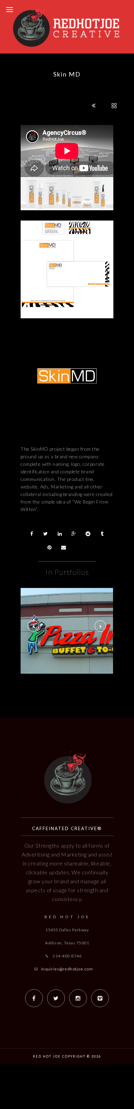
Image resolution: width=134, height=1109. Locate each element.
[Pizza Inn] (80, 623)
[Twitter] (56, 998)
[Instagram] (78, 998)
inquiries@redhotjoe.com (67, 968)
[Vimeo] (100, 998)
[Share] (31, 534)
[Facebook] (34, 998)
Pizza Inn (81, 641)
